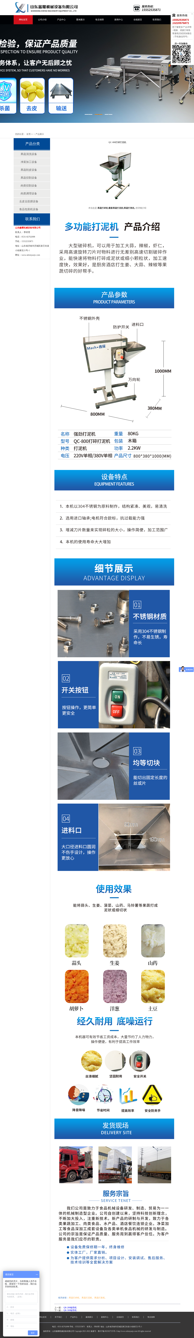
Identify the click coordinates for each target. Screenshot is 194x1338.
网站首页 (23, 20)
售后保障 (99, 20)
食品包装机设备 (28, 209)
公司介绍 (42, 20)
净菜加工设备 (29, 161)
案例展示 (80, 20)
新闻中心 (118, 20)
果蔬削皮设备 (29, 169)
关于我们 (58, 1317)
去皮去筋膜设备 (28, 201)
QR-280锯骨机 (70, 1307)
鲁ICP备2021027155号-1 (107, 1331)
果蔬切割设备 (29, 177)
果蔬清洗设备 (29, 154)
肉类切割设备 (29, 185)
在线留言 (138, 20)
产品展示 (39, 134)
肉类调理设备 (29, 193)
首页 (28, 134)
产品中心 (61, 20)
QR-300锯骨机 (70, 1310)
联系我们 (157, 20)
